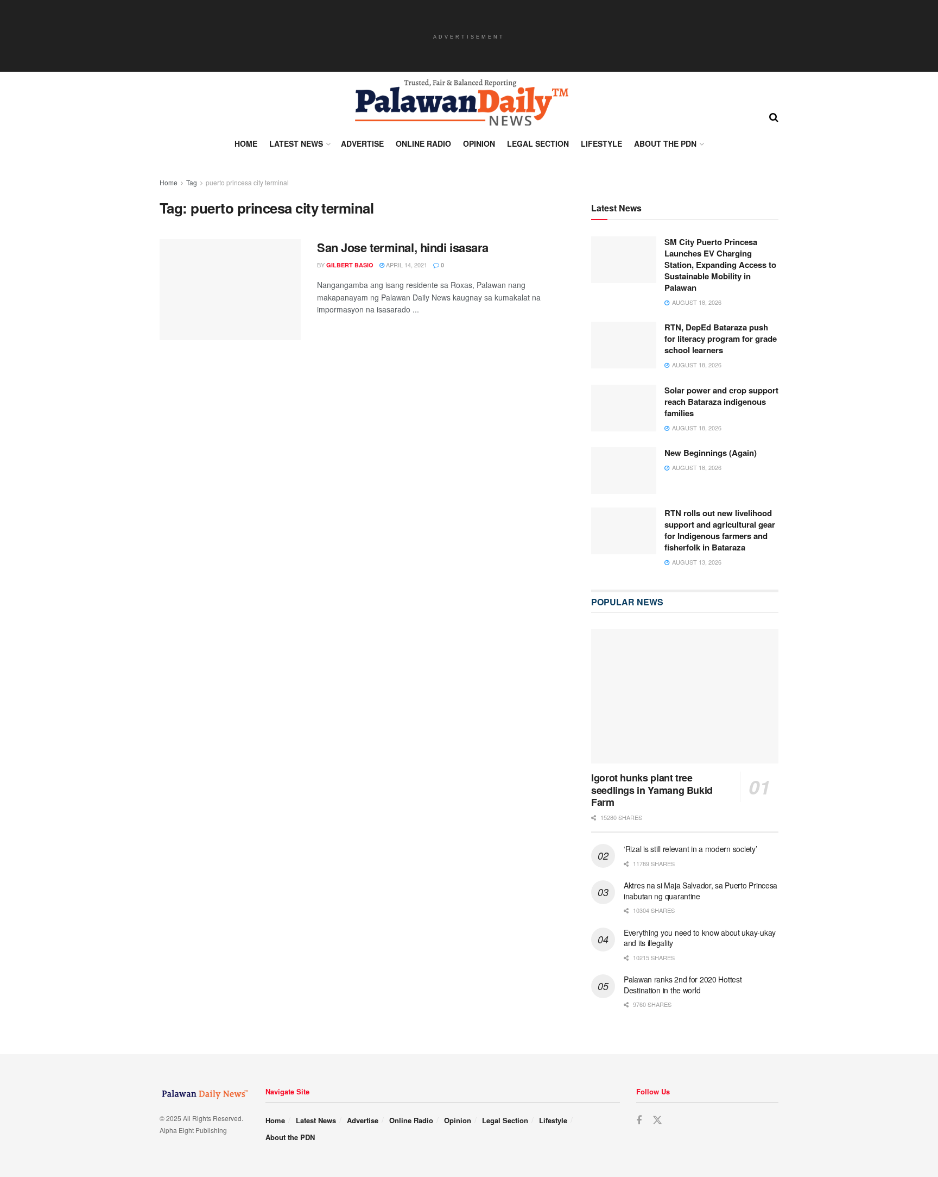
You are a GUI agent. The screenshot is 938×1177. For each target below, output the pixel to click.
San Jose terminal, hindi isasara (403, 247)
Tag (191, 182)
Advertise (362, 143)
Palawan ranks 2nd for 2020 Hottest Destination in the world (682, 985)
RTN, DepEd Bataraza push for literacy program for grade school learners (720, 339)
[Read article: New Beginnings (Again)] (623, 471)
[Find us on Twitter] (657, 1121)
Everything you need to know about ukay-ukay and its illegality (700, 938)
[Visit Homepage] (460, 103)
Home (245, 143)
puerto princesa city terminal (247, 182)
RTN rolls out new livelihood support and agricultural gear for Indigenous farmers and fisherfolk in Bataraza (719, 531)
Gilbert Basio (349, 265)
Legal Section (538, 143)
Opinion (479, 143)
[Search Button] (773, 116)
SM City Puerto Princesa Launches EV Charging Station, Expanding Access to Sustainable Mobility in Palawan (720, 265)
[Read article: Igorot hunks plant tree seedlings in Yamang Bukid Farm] (684, 697)
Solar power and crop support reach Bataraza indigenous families (721, 402)
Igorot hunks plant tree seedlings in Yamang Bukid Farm (652, 790)
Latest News (296, 143)
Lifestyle (601, 143)
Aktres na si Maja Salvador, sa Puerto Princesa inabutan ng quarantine (700, 891)
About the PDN (665, 143)
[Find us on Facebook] (639, 1122)
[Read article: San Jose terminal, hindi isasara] (230, 289)
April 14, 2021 (405, 264)
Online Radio (423, 143)
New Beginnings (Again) (710, 453)
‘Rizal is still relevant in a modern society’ (690, 849)
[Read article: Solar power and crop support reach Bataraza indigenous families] (623, 408)
